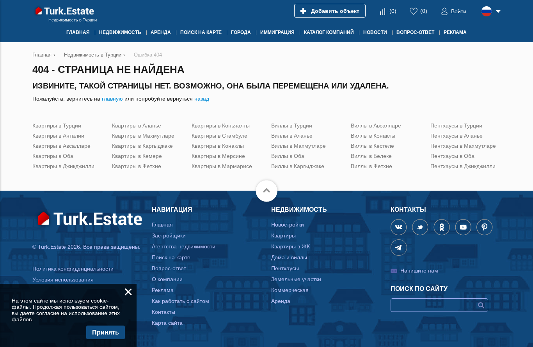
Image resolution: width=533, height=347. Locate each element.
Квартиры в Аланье (136, 125)
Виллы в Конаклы (373, 136)
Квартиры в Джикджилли (63, 166)
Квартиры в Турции (56, 125)
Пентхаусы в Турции (456, 125)
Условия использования (63, 279)
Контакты (163, 312)
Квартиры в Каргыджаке (142, 146)
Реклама (163, 290)
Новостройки (287, 224)
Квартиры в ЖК (290, 246)
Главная (162, 224)
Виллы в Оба (287, 156)
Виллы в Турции (291, 125)
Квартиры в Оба (52, 156)
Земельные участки (296, 279)
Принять (105, 332)
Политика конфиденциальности (73, 269)
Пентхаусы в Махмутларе (463, 146)
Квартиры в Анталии (58, 136)
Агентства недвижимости (183, 246)
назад (201, 99)
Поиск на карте (171, 257)
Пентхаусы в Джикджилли (463, 166)
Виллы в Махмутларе (298, 146)
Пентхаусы (285, 268)
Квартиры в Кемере (137, 156)
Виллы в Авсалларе (376, 125)
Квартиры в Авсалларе (61, 146)
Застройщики (169, 235)
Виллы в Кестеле (372, 146)
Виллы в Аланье (292, 136)
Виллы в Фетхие (371, 166)
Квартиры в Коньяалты (221, 125)
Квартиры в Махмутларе (143, 136)
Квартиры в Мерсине (218, 156)
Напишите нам (419, 270)
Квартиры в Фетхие (136, 166)
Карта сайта (167, 323)
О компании (167, 279)
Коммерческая (290, 290)
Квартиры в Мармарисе (222, 166)
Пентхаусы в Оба (452, 156)
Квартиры (283, 235)
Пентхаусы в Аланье (456, 136)
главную (112, 99)
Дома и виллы (289, 257)
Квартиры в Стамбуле (219, 136)
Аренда (280, 301)
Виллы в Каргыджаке (297, 166)
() (392, 11)
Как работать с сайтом (180, 301)
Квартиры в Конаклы (218, 146)
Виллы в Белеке (371, 156)
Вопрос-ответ (169, 268)
